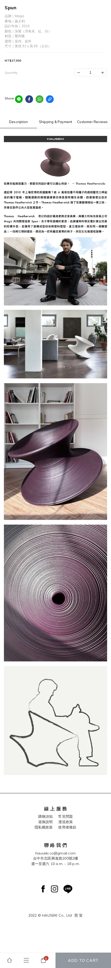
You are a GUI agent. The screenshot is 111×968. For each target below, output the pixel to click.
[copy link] (50, 99)
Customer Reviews (92, 122)
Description (18, 122)
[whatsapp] (39, 99)
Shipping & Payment (55, 122)
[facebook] (29, 99)
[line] (19, 99)
